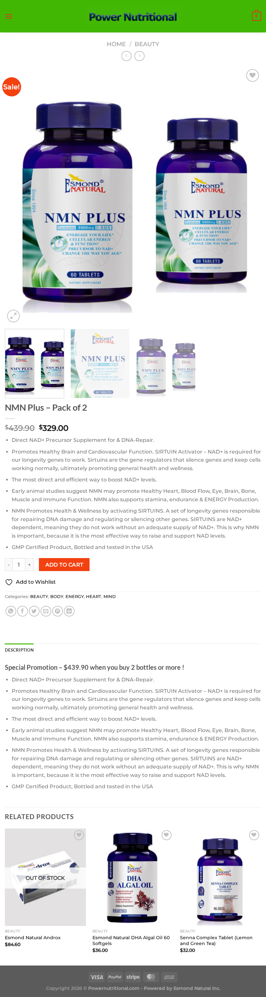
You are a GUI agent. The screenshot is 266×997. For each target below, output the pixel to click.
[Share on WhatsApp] (11, 611)
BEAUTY (147, 44)
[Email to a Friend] (46, 611)
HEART (93, 596)
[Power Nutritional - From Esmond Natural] (133, 16)
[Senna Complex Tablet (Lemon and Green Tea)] (220, 877)
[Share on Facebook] (22, 611)
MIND (109, 596)
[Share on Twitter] (34, 611)
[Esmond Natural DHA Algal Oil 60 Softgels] (133, 877)
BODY (56, 596)
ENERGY (75, 596)
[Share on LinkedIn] (69, 611)
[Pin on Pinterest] (57, 611)
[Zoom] (13, 316)
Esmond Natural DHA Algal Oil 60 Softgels (131, 941)
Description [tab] (19, 650)
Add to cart (64, 565)
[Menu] (9, 16)
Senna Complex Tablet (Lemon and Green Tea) (216, 941)
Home (116, 44)
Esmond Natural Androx (33, 938)
